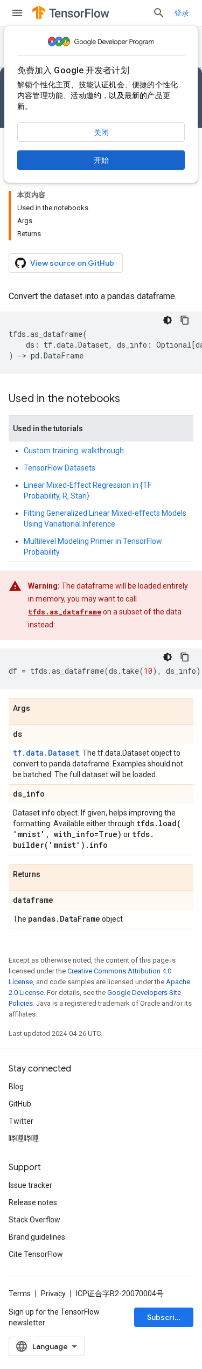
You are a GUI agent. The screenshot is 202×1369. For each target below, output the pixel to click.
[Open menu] (17, 13)
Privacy (53, 1293)
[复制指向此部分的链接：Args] (41, 708)
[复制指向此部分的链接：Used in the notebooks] (131, 399)
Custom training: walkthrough (74, 450)
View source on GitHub (72, 263)
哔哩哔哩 (24, 1138)
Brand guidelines (37, 1237)
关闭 (101, 132)
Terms (20, 1293)
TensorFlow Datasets (59, 468)
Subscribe (165, 1317)
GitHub (20, 1104)
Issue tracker (30, 1185)
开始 (101, 160)
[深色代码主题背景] (167, 320)
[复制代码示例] (184, 320)
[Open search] (158, 12)
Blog (16, 1086)
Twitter (21, 1121)
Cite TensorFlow (36, 1254)
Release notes (33, 1202)
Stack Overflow (34, 1219)
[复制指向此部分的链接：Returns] (51, 874)
